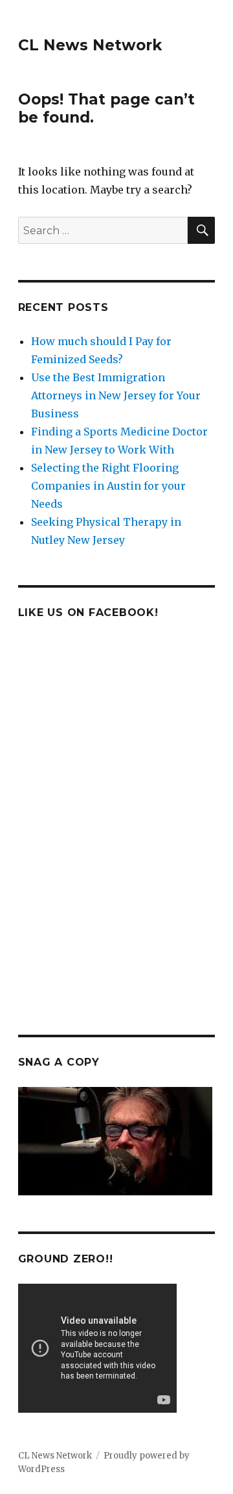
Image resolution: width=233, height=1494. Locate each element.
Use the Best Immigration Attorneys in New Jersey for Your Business (116, 395)
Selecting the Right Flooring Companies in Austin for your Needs (108, 485)
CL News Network (90, 45)
